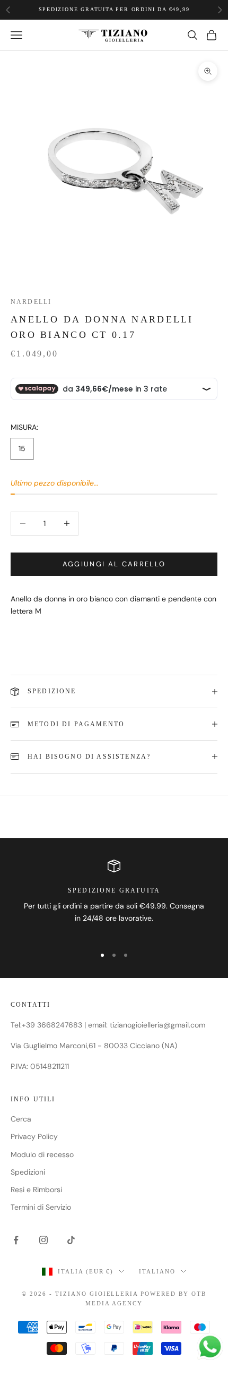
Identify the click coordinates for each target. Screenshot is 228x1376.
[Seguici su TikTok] (71, 1240)
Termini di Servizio (41, 1207)
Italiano (157, 1271)
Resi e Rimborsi (36, 1189)
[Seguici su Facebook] (16, 1240)
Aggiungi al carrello (114, 563)
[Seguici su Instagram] (43, 1240)
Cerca (21, 1119)
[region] (114, 898)
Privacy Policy (34, 1136)
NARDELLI (31, 301)
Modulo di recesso (42, 1154)
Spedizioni (28, 1172)
